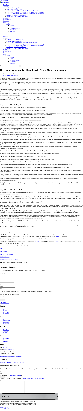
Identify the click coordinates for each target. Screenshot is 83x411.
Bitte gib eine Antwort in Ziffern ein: (9, 294)
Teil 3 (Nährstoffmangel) (6, 254)
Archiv (8, 24)
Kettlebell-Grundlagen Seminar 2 (14, 9)
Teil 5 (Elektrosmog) (5, 257)
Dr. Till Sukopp (7, 19)
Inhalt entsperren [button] (4, 407)
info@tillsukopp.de (9, 349)
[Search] (20, 66)
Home (4, 309)
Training (12, 25)
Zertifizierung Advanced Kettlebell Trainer (17, 16)
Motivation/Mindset (15, 28)
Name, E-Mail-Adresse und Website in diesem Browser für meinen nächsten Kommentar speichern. (27, 291)
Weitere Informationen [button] (5, 408)
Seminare (5, 6)
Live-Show (6, 5)
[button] (29, 396)
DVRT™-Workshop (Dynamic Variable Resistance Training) (22, 10)
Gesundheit (13, 29)
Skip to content (4, 0)
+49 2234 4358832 (7, 347)
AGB (24, 378)
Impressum (41, 378)
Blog (4, 22)
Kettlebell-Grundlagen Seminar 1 (14, 8)
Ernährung (12, 27)
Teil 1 (1, 248)
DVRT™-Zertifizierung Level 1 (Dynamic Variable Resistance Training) (25, 12)
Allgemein (12, 31)
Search (1, 66)
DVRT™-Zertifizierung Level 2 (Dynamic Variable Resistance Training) (25, 13)
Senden (2, 300)
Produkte (5, 18)
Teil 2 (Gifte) (3, 251)
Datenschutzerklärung (15, 375)
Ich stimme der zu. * (13, 375)
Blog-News (6, 313)
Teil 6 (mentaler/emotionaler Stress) (9, 259)
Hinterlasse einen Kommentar (10, 75)
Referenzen (6, 21)
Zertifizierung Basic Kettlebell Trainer (16, 15)
